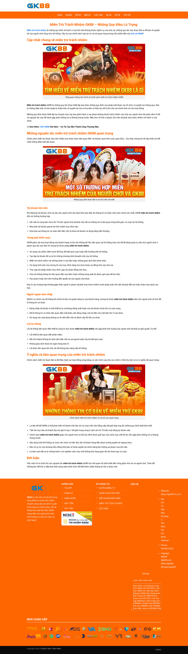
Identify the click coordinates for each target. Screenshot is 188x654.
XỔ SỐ (117, 15)
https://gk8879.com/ (171, 494)
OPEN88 (137, 603)
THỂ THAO (98, 15)
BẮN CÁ (87, 15)
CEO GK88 (44, 127)
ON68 (139, 588)
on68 (135, 580)
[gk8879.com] (46, 6)
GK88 (59, 15)
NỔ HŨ (78, 15)
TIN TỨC (127, 15)
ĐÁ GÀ (108, 15)
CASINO (68, 15)
